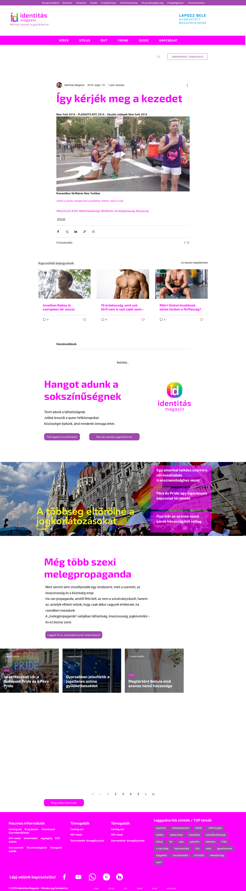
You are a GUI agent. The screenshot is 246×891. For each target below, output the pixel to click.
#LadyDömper (109, 2)
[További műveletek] (187, 85)
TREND (69, 715)
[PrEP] (116, 523)
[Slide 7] (106, 523)
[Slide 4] (136, 523)
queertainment (224, 845)
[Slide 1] (103, 523)
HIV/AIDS (199, 852)
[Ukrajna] (113, 523)
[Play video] (123, 153)
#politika (67, 2)
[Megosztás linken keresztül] (84, 231)
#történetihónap (129, 2)
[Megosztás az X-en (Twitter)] (67, 231)
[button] (158, 56)
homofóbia (194, 831)
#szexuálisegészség (153, 2)
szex (181, 838)
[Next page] (145, 791)
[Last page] (153, 791)
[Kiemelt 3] (126, 523)
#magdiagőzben (175, 2)
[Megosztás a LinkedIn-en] (75, 231)
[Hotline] (110, 523)
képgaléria (161, 852)
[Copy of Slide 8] (142, 523)
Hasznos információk (27, 820)
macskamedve (180, 852)
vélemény (210, 838)
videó (208, 845)
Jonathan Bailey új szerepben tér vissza (59, 307)
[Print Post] (93, 231)
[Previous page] (100, 791)
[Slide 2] (132, 523)
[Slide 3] (129, 523)
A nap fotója (162, 845)
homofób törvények (216, 831)
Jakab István (176, 831)
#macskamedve (196, 2)
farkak (159, 838)
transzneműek (182, 845)
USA (197, 845)
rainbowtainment (180, 825)
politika (160, 831)
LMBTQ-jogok (215, 825)
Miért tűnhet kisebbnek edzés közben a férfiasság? (180, 307)
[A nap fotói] (123, 523)
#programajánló (51, 2)
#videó (94, 2)
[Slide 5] (139, 523)
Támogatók (79, 820)
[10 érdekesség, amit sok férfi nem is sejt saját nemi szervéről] (123, 284)
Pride (224, 838)
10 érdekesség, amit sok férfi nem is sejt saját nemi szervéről (121, 307)
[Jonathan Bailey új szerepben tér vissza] (64, 284)
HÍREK (6, 667)
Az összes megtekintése (194, 262)
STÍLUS (61, 219)
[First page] (93, 791)
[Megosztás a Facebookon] (58, 231)
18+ (171, 838)
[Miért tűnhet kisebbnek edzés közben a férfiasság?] (181, 284)
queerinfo (161, 825)
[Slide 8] (119, 523)
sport (158, 859)
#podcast (81, 2)
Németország (217, 852)
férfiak (198, 825)
